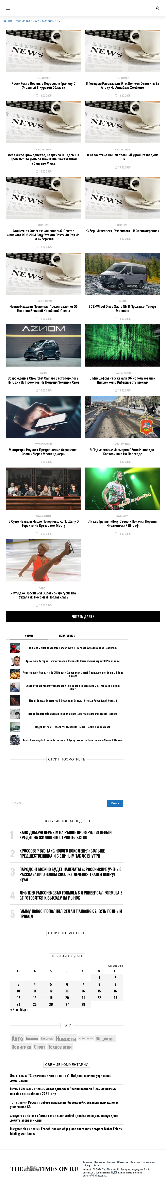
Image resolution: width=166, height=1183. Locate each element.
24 (18, 1004)
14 (83, 991)
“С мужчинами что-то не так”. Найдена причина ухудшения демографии (60, 1077)
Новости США (86, 1038)
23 (115, 997)
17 (18, 997)
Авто (17, 1038)
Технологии (60, 1046)
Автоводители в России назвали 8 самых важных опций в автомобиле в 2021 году (63, 1091)
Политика (21, 1046)
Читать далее (83, 616)
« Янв (14, 1009)
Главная (87, 1162)
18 (34, 997)
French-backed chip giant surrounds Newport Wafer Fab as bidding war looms (66, 1131)
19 (51, 997)
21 (83, 997)
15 (99, 991)
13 (67, 991)
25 (35, 1004)
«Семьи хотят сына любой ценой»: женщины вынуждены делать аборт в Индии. (64, 1118)
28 (83, 1004)
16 (115, 991)
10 (18, 991)
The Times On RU (18, 21)
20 (67, 997)
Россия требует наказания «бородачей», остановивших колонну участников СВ (64, 1104)
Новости (65, 1038)
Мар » (24, 1009)
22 (99, 997)
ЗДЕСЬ (114, 1172)
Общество (105, 1038)
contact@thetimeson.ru (94, 1175)
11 (34, 991)
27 (67, 1004)
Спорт (39, 1046)
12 (51, 991)
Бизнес (32, 1038)
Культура (47, 1038)
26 (51, 1004)
